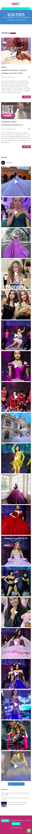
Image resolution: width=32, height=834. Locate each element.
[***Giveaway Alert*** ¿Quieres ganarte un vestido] (16, 551)
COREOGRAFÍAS (5, 121)
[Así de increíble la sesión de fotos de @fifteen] (16, 428)
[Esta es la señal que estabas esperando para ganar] (16, 520)
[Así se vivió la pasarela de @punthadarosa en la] (16, 674)
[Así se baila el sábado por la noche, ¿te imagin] (16, 581)
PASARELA (4, 67)
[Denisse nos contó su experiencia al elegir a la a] (16, 212)
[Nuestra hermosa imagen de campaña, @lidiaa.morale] (16, 274)
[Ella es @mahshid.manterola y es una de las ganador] (16, 243)
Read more (27, 97)
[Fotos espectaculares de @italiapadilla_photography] (16, 489)
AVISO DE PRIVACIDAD (16, 828)
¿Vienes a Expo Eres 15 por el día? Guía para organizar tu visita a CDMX (15, 794)
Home (4, 17)
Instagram (16, 824)
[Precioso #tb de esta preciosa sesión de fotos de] (16, 735)
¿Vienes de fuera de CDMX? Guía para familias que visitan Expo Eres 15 (17, 803)
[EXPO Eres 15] (16, 3)
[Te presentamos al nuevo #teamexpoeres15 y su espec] (16, 182)
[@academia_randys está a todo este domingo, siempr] (16, 335)
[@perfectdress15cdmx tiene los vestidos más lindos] (16, 643)
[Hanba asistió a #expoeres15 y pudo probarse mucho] (16, 612)
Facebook (5, 821)
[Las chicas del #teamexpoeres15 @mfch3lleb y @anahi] (16, 305)
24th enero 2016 (11, 129)
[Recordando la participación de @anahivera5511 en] (16, 766)
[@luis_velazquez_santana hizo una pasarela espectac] (16, 366)
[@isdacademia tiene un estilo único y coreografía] (16, 397)
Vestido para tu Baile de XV (12, 125)
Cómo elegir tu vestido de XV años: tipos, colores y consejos (15, 798)
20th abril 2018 (11, 77)
